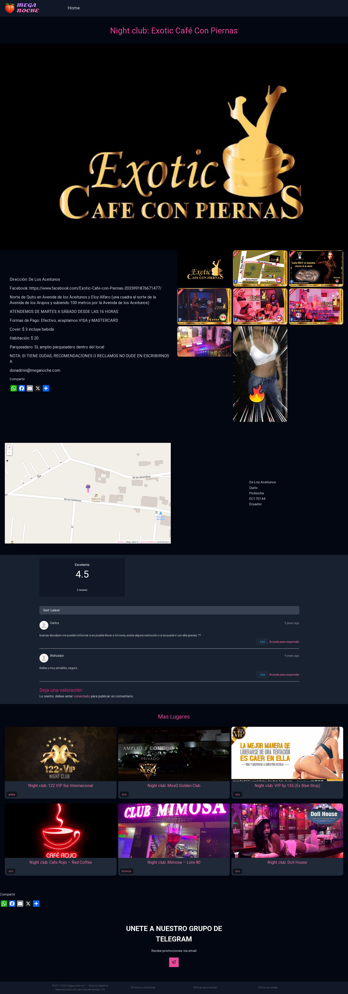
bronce (126, 871)
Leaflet (120, 541)
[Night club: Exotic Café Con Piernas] (88, 488)
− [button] (9, 452)
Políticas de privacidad (205, 987)
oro (124, 794)
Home (74, 7)
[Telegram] (174, 962)
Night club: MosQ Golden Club (173, 785)
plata (12, 794)
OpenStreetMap (147, 541)
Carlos (54, 623)
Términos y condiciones (142, 987)
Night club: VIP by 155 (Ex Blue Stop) (287, 785)
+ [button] (9, 447)
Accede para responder (284, 641)
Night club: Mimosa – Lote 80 (173, 862)
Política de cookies (267, 987)
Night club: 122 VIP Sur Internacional (60, 785)
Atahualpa (57, 655)
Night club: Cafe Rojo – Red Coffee (60, 862)
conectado (82, 696)
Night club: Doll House (287, 862)
